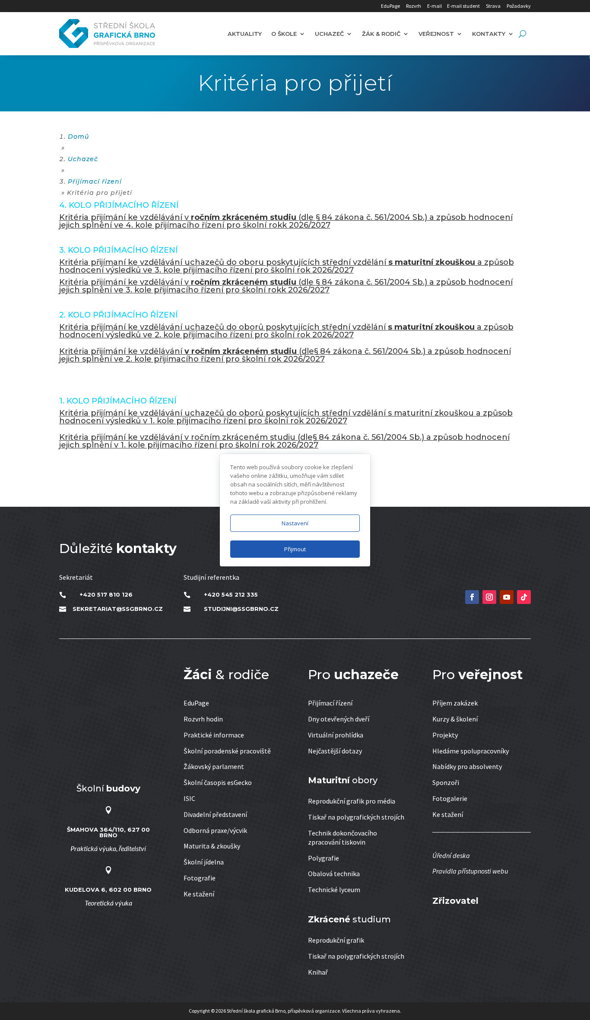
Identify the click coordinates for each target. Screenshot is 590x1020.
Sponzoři (445, 782)
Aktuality (245, 33)
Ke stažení (199, 894)
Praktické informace (214, 735)
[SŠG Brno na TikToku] (524, 597)
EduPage (390, 6)
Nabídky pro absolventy (467, 766)
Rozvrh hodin (203, 719)
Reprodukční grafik (336, 940)
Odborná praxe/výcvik (215, 830)
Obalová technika (334, 873)
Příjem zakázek (455, 703)
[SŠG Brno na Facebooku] (472, 597)
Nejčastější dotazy (335, 751)
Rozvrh (413, 6)
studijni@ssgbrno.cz (241, 608)
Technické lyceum (334, 889)
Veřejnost (436, 33)
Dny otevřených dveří (338, 719)
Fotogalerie (449, 798)
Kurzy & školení (455, 719)
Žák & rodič (381, 33)
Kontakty (488, 33)
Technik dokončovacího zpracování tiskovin (342, 837)
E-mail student (463, 6)
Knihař (318, 972)
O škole (284, 33)
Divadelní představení (215, 814)
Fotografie (200, 878)
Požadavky (519, 6)
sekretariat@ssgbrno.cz (118, 608)
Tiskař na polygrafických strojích (356, 817)
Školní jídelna (204, 862)
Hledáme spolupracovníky (470, 751)
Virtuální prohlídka (335, 735)
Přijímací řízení (330, 703)
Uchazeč (329, 33)
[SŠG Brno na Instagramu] (489, 597)
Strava (493, 6)
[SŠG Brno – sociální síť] (507, 597)
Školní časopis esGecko (218, 782)
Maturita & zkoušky (212, 846)
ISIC (189, 798)
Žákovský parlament (214, 766)
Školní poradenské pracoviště (227, 751)
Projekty (445, 735)
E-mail (434, 6)
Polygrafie (323, 858)
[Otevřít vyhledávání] (522, 33)
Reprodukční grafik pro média (351, 801)
